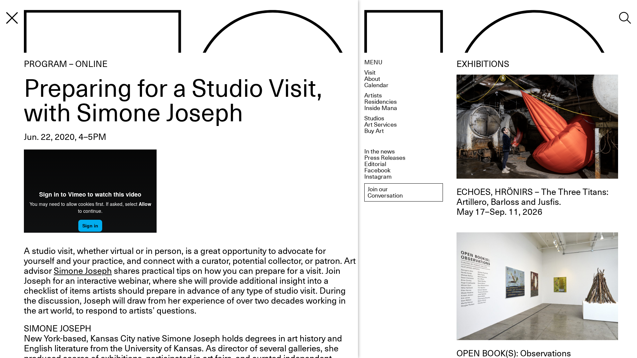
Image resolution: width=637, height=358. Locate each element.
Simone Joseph (83, 270)
